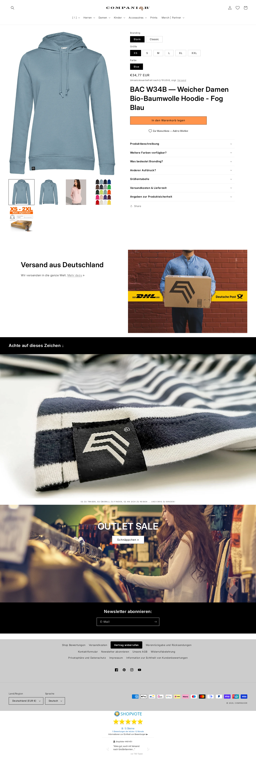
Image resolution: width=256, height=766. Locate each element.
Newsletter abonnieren (115, 651)
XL (181, 52)
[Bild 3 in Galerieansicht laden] (76, 192)
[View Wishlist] (237, 8)
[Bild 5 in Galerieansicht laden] (21, 219)
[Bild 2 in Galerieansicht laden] (49, 192)
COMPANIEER (241, 703)
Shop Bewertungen (74, 644)
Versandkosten (98, 644)
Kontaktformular (88, 651)
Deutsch (53, 700)
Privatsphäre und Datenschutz (87, 657)
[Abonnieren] (155, 622)
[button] (12, 8)
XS (135, 52)
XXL (194, 52)
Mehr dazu (74, 275)
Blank (137, 39)
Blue (136, 66)
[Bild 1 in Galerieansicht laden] (21, 192)
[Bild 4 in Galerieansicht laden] (103, 192)
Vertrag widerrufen (126, 644)
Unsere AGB (140, 651)
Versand (181, 80)
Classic (154, 39)
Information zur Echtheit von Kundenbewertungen (157, 657)
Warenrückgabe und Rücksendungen (169, 644)
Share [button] (137, 206)
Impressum (116, 657)
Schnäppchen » (128, 539)
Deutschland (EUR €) (24, 700)
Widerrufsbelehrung (163, 651)
